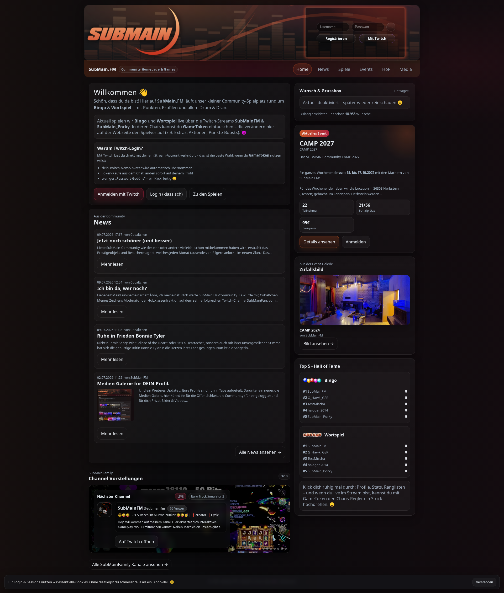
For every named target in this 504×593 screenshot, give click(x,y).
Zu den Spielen (207, 194)
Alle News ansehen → (260, 452)
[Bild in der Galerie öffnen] (355, 300)
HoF (386, 69)
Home (302, 69)
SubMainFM (315, 391)
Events (366, 69)
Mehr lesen (112, 264)
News (323, 69)
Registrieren (336, 38)
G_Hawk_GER (315, 397)
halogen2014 (315, 410)
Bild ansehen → (318, 343)
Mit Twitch (377, 38)
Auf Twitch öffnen (136, 541)
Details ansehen (319, 242)
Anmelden (356, 242)
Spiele (344, 69)
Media (406, 69)
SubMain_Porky (317, 416)
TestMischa (314, 404)
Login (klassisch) (166, 194)
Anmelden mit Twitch (119, 194)
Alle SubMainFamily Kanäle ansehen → (130, 564)
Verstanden (484, 582)
